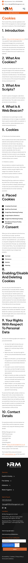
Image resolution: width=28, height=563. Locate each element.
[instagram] (2, 508)
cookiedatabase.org (9, 454)
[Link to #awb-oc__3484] (24, 9)
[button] (14, 206)
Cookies (12, 556)
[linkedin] (5, 508)
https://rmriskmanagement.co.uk (16, 39)
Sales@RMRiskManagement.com (16, 4)
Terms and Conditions (8, 558)
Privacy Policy (19, 556)
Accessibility (5, 556)
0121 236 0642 (19, 1)
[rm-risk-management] (8, 7)
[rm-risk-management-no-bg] (14, 461)
